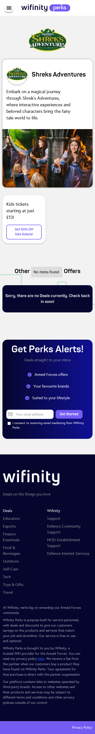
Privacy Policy (82, 727)
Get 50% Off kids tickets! (24, 231)
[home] (44, 7)
